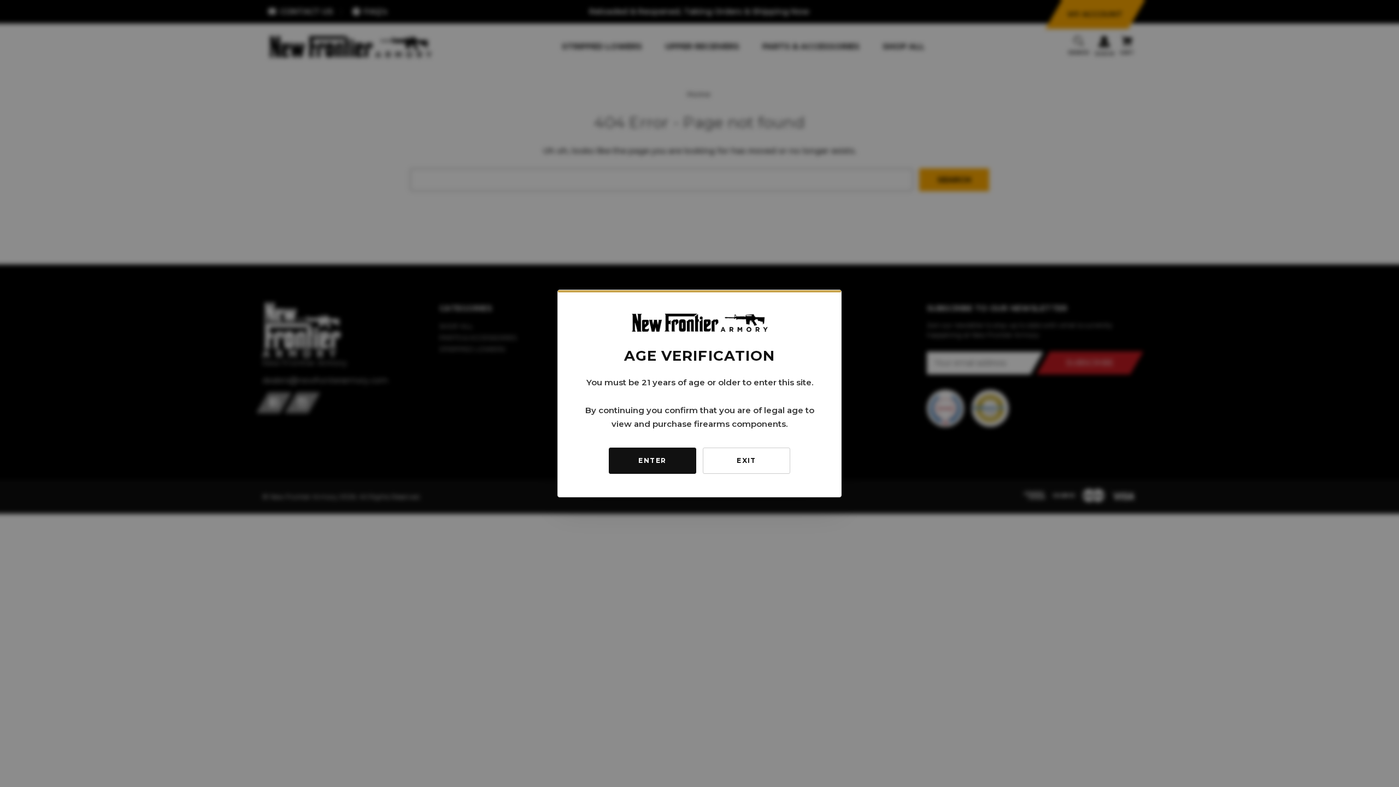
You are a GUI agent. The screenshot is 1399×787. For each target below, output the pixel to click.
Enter (652, 460)
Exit (746, 460)
